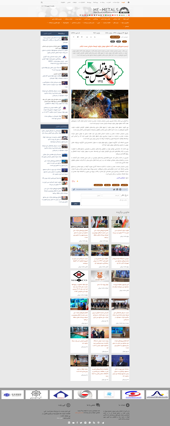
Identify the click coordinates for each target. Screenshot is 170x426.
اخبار (109, 2)
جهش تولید (107, 185)
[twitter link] (114, 189)
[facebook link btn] (77, 422)
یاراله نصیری (124, 185)
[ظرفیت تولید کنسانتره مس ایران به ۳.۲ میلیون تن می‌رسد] (120, 222)
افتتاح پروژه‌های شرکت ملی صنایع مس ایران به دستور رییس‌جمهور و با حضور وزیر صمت (80, 233)
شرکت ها (116, 2)
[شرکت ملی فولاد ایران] (12, 394)
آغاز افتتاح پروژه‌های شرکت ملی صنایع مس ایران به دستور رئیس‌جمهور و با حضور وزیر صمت (121, 344)
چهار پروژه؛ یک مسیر (102, 284)
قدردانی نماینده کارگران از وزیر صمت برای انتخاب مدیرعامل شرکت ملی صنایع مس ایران (100, 315)
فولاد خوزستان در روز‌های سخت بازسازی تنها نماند (52, 117)
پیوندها (89, 2)
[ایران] (117, 15)
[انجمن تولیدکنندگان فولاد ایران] (109, 394)
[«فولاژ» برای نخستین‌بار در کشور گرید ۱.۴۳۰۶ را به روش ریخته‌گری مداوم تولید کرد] (100, 250)
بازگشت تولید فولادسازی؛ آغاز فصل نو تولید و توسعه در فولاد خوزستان (55, 77)
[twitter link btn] (81, 423)
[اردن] (96, 15)
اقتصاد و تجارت (115, 37)
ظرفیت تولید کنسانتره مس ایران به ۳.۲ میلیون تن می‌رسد (121, 231)
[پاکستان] (119, 15)
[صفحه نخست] (128, 2)
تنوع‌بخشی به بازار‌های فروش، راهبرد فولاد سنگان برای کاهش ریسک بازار (51, 132)
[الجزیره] (124, 15)
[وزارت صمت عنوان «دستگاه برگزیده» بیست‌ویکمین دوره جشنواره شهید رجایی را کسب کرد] (100, 332)
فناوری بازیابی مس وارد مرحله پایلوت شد (80, 342)
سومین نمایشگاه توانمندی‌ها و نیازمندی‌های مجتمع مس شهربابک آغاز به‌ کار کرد (120, 261)
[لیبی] (105, 15)
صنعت (124, 41)
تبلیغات (74, 2)
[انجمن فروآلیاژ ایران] (133, 394)
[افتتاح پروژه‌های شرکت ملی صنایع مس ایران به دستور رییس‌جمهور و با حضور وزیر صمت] (79, 222)
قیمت (123, 2)
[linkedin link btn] (69, 422)
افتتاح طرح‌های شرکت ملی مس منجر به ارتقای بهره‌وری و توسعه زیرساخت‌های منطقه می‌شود (100, 233)
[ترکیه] (85, 15)
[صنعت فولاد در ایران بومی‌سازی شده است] (79, 360)
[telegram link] (120, 189)
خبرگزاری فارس (121, 178)
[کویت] (110, 15)
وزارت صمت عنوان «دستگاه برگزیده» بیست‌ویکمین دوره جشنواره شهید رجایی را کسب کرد (100, 344)
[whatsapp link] (117, 189)
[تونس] (92, 15)
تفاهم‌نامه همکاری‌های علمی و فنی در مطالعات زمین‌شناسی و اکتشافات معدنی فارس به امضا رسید (100, 372)
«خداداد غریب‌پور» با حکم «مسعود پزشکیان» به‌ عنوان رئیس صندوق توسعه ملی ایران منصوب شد (121, 372)
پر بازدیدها (61, 33)
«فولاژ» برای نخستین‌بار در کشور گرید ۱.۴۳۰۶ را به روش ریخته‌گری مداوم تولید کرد (100, 261)
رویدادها (95, 2)
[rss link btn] (94, 422)
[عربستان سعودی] (89, 15)
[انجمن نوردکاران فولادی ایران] (157, 394)
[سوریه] (87, 15)
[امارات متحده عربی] (80, 15)
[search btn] (42, 2)
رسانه (103, 2)
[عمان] (99, 15)
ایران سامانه (59, 418)
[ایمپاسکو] (85, 394)
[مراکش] (112, 15)
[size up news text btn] (82, 37)
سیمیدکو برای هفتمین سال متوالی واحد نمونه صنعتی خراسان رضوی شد (51, 155)
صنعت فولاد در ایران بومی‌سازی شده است (82, 370)
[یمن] (82, 15)
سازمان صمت (116, 185)
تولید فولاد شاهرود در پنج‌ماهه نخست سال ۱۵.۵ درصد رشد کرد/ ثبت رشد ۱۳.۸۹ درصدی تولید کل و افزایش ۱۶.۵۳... (80, 288)
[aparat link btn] (98, 422)
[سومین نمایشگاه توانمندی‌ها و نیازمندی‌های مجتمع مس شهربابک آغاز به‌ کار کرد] (120, 250)
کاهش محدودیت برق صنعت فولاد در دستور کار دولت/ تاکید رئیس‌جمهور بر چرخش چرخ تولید (55, 139)
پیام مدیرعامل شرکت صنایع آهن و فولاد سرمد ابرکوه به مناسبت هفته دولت (55, 84)
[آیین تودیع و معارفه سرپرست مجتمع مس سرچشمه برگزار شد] (120, 276)
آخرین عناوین (47, 33)
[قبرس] (126, 15)
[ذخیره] (95, 37)
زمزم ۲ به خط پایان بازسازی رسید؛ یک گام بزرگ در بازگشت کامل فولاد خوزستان (55, 40)
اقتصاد (118, 41)
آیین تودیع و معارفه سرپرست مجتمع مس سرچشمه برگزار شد (120, 285)
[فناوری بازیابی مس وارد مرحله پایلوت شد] (79, 332)
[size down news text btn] (73, 37)
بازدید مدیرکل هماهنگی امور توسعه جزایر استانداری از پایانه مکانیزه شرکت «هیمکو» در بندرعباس (121, 316)
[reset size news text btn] (78, 37)
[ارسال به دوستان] (91, 37)
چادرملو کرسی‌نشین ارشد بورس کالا (51, 178)
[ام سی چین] (37, 394)
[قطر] (94, 15)
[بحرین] (128, 15)
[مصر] (122, 15)
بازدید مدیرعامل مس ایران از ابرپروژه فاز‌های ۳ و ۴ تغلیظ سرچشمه (80, 261)
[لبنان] (115, 15)
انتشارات (82, 2)
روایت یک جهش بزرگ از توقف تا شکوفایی (56, 103)
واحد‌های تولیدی (98, 185)
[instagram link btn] (85, 422)
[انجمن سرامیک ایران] (61, 394)
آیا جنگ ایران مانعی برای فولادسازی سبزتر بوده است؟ (51, 69)
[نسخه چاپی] (87, 37)
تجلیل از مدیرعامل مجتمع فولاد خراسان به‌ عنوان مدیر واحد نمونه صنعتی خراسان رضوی (55, 51)
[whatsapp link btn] (90, 422)
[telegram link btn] (103, 423)
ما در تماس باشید (79, 413)
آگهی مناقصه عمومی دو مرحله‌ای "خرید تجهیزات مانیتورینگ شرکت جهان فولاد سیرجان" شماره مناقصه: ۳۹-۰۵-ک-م (55, 109)
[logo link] (111, 11)
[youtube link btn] (73, 423)
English (63, 2)
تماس (68, 2)
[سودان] (101, 15)
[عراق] (108, 15)
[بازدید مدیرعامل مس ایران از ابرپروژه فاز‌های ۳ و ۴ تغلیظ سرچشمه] (79, 250)
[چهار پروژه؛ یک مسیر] (100, 276)
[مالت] (103, 15)
